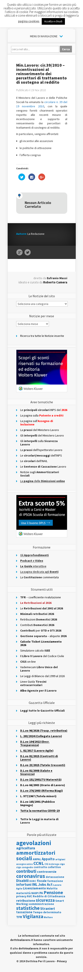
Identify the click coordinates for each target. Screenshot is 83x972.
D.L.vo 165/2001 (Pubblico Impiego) (37, 803)
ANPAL (37, 859)
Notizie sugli (39, 473)
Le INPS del (43, 410)
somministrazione (41, 904)
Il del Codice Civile (42, 656)
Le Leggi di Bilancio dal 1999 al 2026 (42, 676)
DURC (32, 881)
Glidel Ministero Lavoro (42, 435)
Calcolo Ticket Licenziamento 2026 (41, 643)
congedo (27, 867)
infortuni (23, 884)
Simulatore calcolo (35, 650)
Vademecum (39, 668)
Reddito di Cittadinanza (49, 896)
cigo (62, 864)
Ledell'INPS (41, 455)
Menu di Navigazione (43, 36)
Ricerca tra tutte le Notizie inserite (42, 336)
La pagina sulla (41, 415)
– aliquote (43, 636)
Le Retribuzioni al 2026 (36, 603)
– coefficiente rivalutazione (40, 597)
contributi (26, 871)
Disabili (22, 880)
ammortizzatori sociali (35, 855)
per (40, 630)
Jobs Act (45, 884)
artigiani (60, 859)
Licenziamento (34, 888)
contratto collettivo (47, 867)
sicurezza (45, 900)
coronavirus (30, 876)
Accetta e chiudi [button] (53, 21)
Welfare (48, 917)
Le (41, 608)
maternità (23, 893)
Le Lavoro (43, 466)
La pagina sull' (36, 422)
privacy (21, 896)
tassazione (24, 912)
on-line (28, 661)
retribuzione (25, 901)
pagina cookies (28, 21)
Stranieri (47, 908)
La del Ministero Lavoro (39, 430)
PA (41, 893)
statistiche (28, 908)
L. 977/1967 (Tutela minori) (38, 796)
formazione (55, 881)
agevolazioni (33, 843)
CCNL (38, 863)
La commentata (39, 577)
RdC (29, 896)
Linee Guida (33, 683)
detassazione (55, 877)
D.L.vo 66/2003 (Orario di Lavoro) (42, 785)
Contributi (37, 625)
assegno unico (24, 864)
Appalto (48, 859)
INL (34, 884)
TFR (19, 917)
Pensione (53, 892)
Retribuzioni (38, 619)
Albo (38, 690)
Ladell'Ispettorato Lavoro (41, 450)
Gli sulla (39, 442)
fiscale (42, 881)
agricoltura (25, 848)
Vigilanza (33, 916)
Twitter (27, 252)
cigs (18, 867)
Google (19, 252)
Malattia (52, 888)
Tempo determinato (47, 912)
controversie (46, 872)
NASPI (35, 893)
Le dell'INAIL (33, 461)
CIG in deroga (51, 864)
